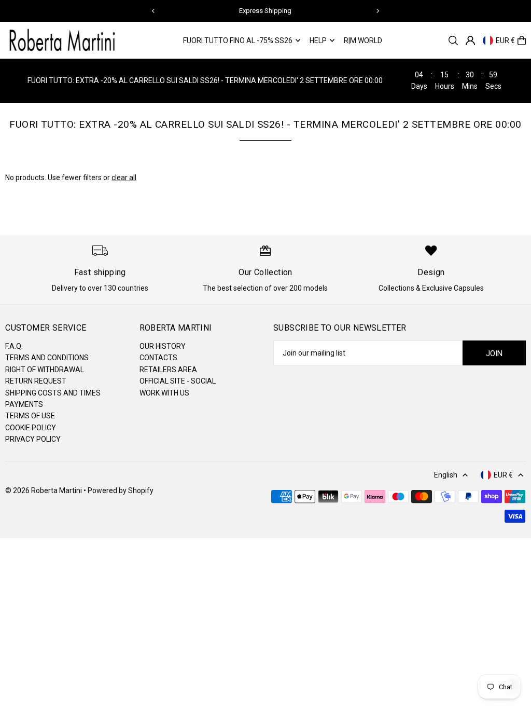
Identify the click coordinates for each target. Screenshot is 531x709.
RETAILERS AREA (168, 369)
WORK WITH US (164, 393)
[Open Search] (453, 40)
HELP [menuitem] (318, 40)
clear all (123, 177)
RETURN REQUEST (35, 381)
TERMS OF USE (30, 416)
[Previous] (153, 11)
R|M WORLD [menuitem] (363, 40)
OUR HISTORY (162, 346)
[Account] (470, 40)
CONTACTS (158, 357)
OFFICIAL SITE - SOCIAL (177, 381)
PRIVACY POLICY (33, 439)
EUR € (505, 40)
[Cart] (522, 40)
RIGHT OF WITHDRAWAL (44, 369)
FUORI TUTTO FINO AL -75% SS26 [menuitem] (237, 40)
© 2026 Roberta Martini (44, 490)
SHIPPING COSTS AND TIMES (53, 393)
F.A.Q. (14, 346)
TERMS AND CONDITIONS (47, 357)
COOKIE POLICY (30, 428)
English (445, 475)
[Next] (377, 11)
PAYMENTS (24, 404)
